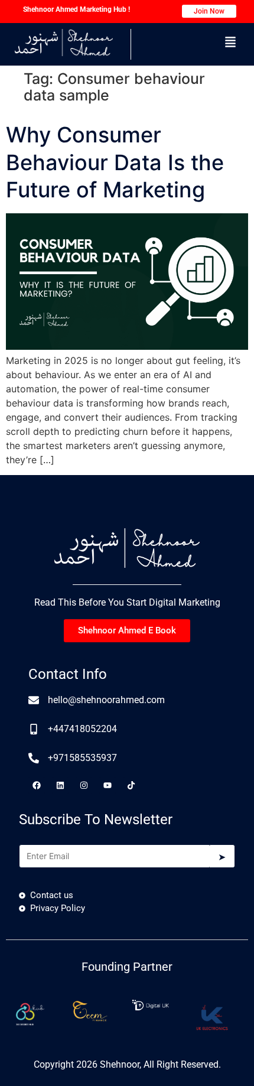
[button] (230, 43)
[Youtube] (107, 785)
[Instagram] (84, 785)
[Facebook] (36, 785)
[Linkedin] (60, 785)
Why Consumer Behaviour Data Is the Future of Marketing (115, 162)
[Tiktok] (131, 785)
